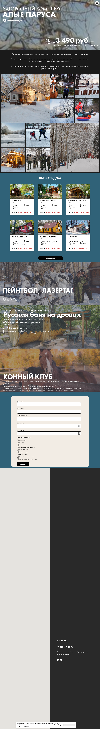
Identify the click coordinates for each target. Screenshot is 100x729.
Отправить (23, 464)
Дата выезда (20, 430)
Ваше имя (20, 401)
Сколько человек (22, 415)
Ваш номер (20, 408)
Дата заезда (20, 423)
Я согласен (69, 725)
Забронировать (50, 258)
